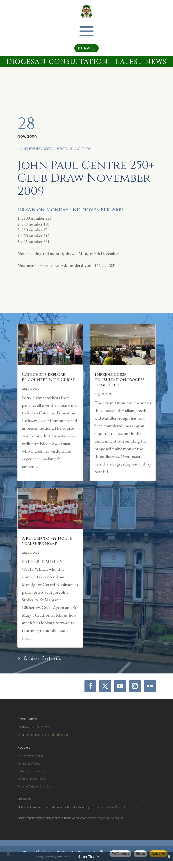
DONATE (86, 48)
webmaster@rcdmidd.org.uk (104, 818)
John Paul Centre (35, 148)
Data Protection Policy (31, 771)
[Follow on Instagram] (135, 686)
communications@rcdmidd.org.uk (47, 734)
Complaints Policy (28, 763)
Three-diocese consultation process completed (119, 380)
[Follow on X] (105, 686)
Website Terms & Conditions (35, 786)
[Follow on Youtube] (120, 686)
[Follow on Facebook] (90, 686)
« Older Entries (39, 658)
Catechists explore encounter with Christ (48, 377)
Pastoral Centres (74, 148)
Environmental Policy (30, 756)
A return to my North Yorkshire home (47, 541)
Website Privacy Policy (31, 778)
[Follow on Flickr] (150, 686)
